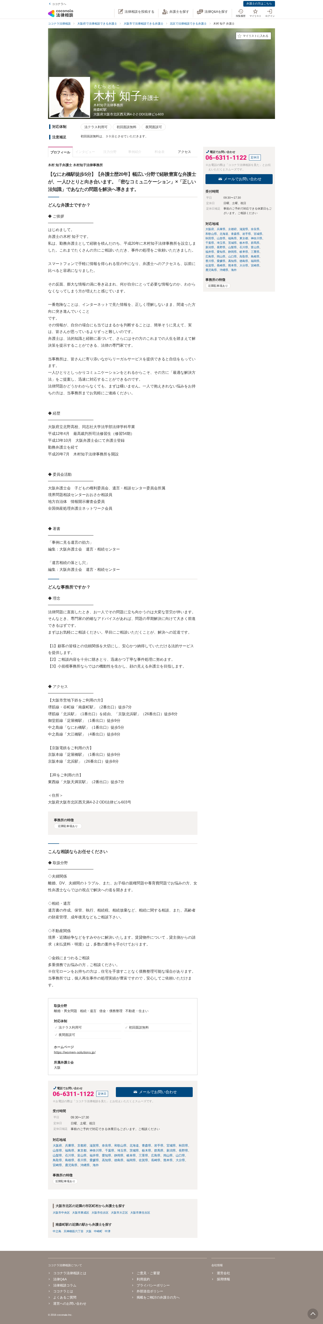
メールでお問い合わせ (158, 1092)
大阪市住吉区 (100, 1212)
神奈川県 (96, 1150)
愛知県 (106, 1155)
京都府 (82, 1145)
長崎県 (155, 1160)
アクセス (184, 152)
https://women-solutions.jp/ (75, 1052)
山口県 (180, 1155)
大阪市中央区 (61, 1212)
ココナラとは (63, 1291)
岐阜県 (131, 1155)
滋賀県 (94, 1145)
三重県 (143, 1155)
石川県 (69, 1155)
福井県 (94, 1155)
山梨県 (57, 1155)
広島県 (155, 1155)
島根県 (69, 1160)
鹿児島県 (71, 1165)
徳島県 (118, 1160)
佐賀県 (143, 1160)
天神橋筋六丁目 (73, 1231)
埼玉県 (122, 1150)
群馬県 (158, 1150)
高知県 (106, 1160)
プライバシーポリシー (153, 1285)
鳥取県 (57, 1160)
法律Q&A (60, 1279)
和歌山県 (120, 1145)
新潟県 (171, 1150)
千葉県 (109, 1150)
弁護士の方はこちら (259, 3)
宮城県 (171, 1145)
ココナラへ (59, 4)
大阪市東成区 (80, 1212)
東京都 (82, 1150)
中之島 (57, 1231)
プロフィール (60, 152)
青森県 (146, 1145)
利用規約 (143, 1279)
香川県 (82, 1160)
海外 (96, 1165)
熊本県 (168, 1160)
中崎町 (98, 1231)
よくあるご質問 (64, 1297)
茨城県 (134, 1150)
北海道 (134, 1145)
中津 (107, 1231)
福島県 (69, 1150)
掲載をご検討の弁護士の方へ (158, 1297)
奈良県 (106, 1145)
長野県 (183, 1150)
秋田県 (183, 1145)
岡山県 (168, 1155)
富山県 (82, 1155)
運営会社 (223, 1273)
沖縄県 (85, 1165)
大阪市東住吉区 (140, 1212)
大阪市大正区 (119, 1212)
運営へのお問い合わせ (69, 1303)
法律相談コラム (64, 1285)
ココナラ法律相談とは (69, 1273)
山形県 (57, 1150)
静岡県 (118, 1155)
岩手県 (158, 1145)
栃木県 (146, 1150)
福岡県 (131, 1160)
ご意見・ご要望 (148, 1273)
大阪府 (57, 1145)
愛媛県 (94, 1160)
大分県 (180, 1160)
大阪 (89, 1231)
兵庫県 (69, 1145)
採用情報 (223, 1279)
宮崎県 (57, 1165)
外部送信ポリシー (150, 1291)
